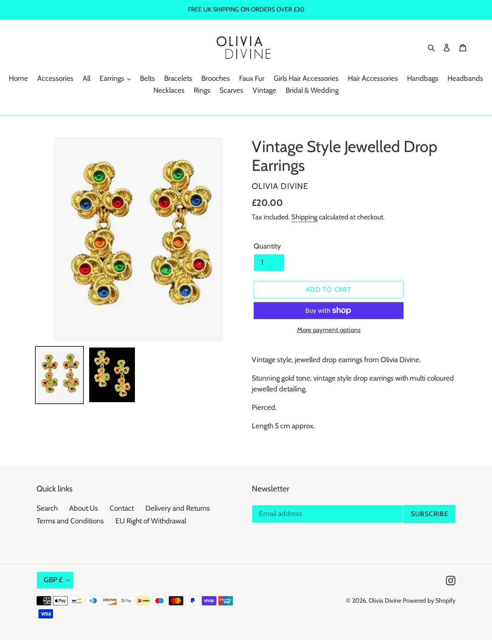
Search (47, 508)
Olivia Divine (385, 600)
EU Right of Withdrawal (150, 520)
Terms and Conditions (70, 520)
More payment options (329, 330)
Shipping (304, 217)
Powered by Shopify (429, 600)
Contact (122, 508)
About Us (83, 508)
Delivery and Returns (177, 508)
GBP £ (53, 579)
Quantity (267, 246)
